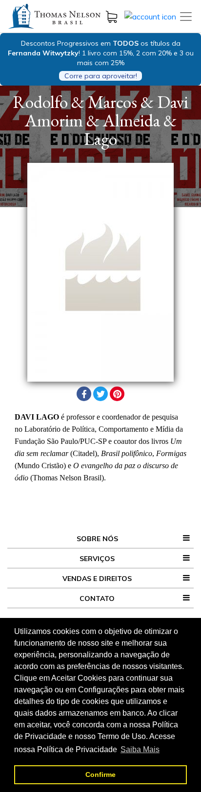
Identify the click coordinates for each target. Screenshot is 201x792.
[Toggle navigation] (186, 16)
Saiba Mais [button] (140, 749)
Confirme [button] (100, 774)
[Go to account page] (150, 15)
